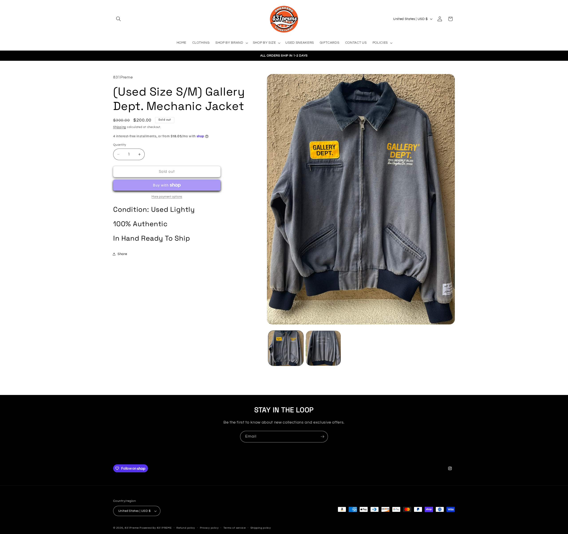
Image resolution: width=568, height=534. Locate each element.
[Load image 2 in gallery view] (323, 348)
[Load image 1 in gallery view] (285, 348)
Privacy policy (209, 527)
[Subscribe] (322, 436)
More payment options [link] (167, 196)
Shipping (119, 127)
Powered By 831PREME (156, 527)
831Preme (132, 527)
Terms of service (234, 527)
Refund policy (185, 527)
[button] (118, 19)
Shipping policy (260, 527)
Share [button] (122, 254)
